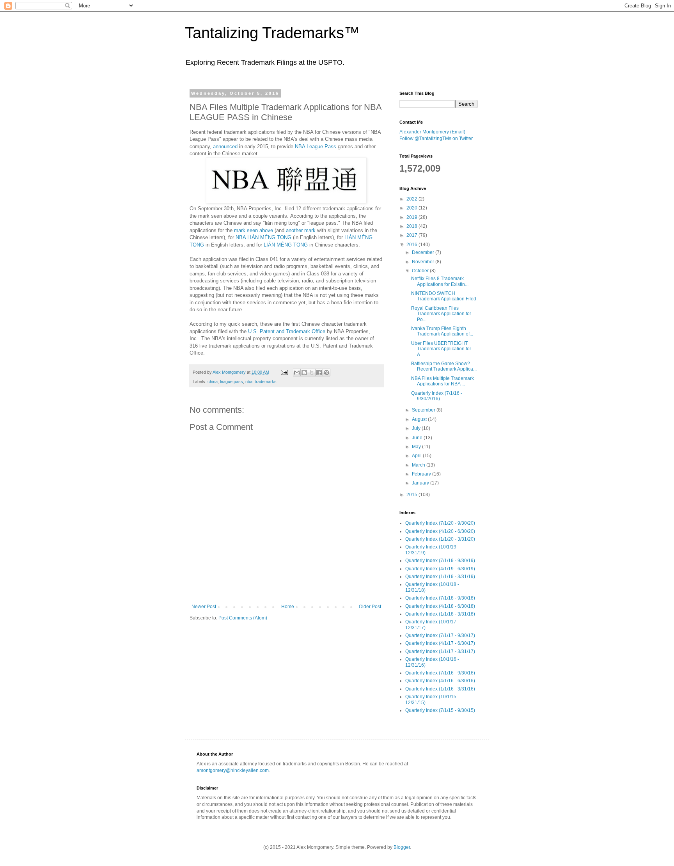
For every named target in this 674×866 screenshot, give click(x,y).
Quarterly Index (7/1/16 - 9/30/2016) (436, 395)
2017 (412, 235)
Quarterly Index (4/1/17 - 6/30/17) (440, 643)
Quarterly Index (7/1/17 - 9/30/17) (440, 635)
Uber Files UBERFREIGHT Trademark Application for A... (441, 349)
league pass (231, 381)
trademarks (266, 381)
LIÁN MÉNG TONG (286, 245)
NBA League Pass (315, 146)
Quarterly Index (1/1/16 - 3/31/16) (440, 689)
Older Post (370, 606)
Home (287, 606)
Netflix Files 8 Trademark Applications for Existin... (439, 281)
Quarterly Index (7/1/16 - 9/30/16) (440, 673)
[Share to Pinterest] (326, 372)
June (418, 437)
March (419, 465)
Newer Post (204, 606)
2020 (412, 208)
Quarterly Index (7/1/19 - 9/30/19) (440, 560)
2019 (412, 217)
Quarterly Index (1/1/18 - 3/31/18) (440, 614)
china (213, 381)
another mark (301, 230)
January (421, 483)
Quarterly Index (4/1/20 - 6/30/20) (440, 531)
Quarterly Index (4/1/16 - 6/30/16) (440, 680)
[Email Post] (284, 372)
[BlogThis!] (304, 372)
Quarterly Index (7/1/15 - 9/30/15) (440, 710)
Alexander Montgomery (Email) (432, 132)
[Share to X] (312, 372)
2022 (412, 199)
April (417, 455)
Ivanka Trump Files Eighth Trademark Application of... (442, 331)
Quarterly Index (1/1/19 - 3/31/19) (440, 576)
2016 (412, 244)
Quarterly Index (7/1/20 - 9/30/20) (440, 523)
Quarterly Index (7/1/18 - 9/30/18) (440, 598)
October (421, 270)
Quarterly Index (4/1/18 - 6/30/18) (440, 606)
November (423, 261)
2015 (412, 494)
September (424, 410)
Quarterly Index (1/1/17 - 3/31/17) (440, 651)
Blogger (402, 847)
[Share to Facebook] (319, 372)
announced (225, 146)
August (420, 419)
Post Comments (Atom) (242, 618)
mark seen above (253, 230)
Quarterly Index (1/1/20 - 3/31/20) (440, 539)
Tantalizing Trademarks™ (272, 32)
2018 (412, 226)
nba (248, 381)
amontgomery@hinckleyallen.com (233, 770)
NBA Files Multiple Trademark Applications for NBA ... (442, 381)
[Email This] (297, 372)
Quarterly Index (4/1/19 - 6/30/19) (440, 568)
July (417, 428)
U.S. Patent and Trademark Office (286, 331)
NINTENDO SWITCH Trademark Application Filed (443, 296)
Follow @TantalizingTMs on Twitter (436, 138)
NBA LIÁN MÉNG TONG (263, 237)
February (422, 474)
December (423, 252)
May (417, 446)
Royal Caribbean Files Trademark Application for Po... (441, 313)
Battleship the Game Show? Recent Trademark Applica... (444, 366)
